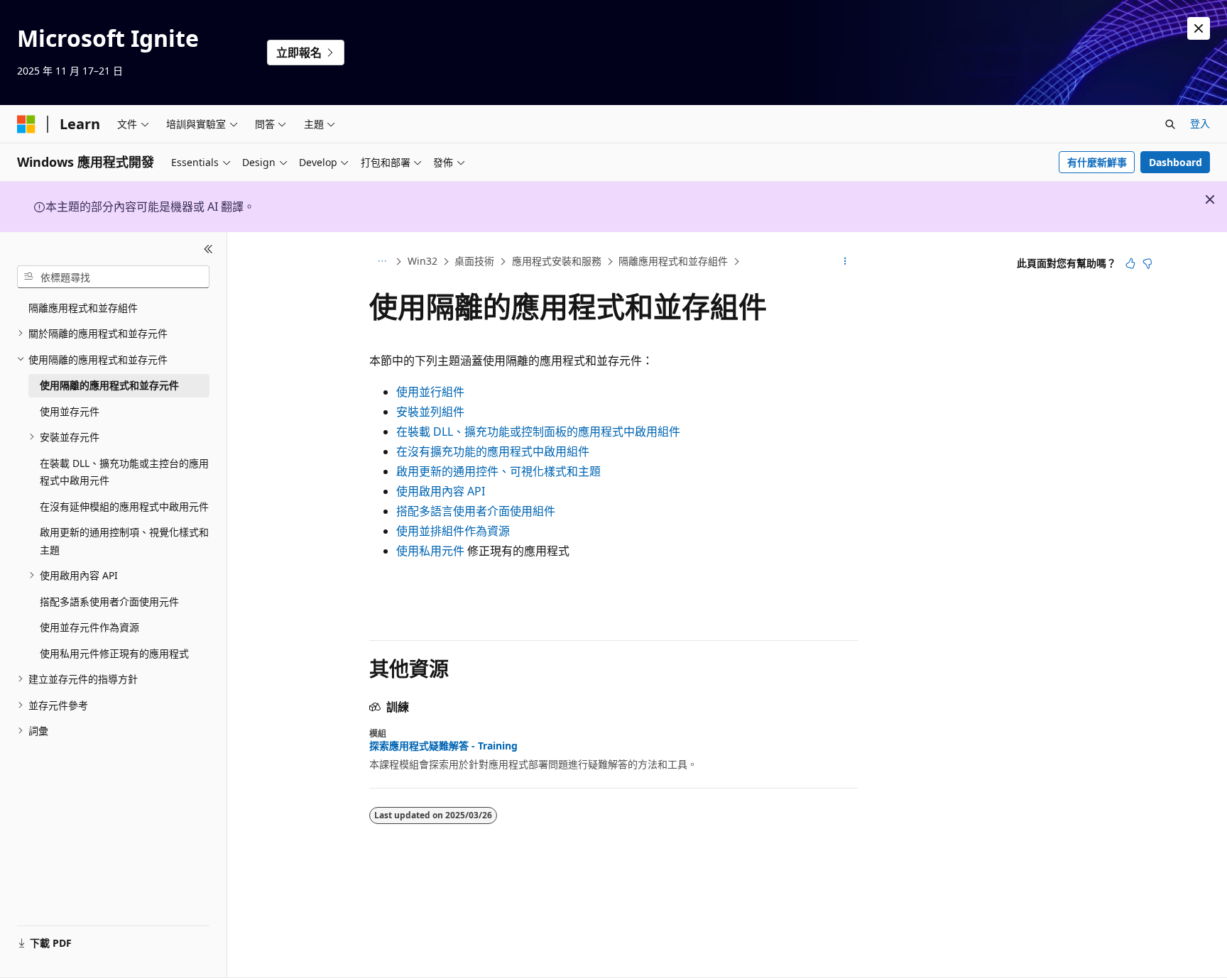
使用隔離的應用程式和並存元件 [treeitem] (109, 385)
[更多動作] (845, 262)
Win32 (422, 261)
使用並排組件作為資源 (453, 531)
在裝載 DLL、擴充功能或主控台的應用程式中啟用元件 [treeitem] (124, 472)
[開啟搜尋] (1170, 124)
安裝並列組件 (430, 411)
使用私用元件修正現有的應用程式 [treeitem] (114, 653)
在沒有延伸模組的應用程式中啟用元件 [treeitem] (124, 506)
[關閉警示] (1198, 28)
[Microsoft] (26, 124)
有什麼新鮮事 (1097, 162)
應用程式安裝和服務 (556, 261)
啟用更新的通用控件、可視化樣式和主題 (498, 471)
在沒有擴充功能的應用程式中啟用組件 (492, 451)
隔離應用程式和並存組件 (673, 261)
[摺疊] (208, 249)
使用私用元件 (430, 551)
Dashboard (1175, 162)
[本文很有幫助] (1130, 263)
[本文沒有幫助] (1147, 263)
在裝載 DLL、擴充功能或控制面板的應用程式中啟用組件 (538, 431)
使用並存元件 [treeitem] (69, 411)
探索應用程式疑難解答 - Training (443, 746)
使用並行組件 (430, 392)
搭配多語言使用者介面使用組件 (475, 511)
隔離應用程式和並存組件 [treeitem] (83, 307)
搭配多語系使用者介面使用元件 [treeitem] (109, 601)
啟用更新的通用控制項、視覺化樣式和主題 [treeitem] (124, 540)
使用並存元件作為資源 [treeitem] (89, 627)
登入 (1200, 123)
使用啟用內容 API (440, 491)
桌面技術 (474, 261)
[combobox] (113, 276)
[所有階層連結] (381, 262)
